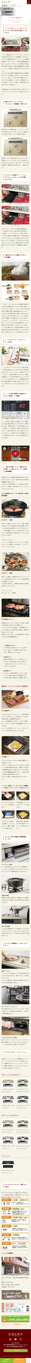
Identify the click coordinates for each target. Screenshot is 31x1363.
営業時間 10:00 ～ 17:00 (6, 1360)
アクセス (28, 1361)
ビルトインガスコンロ (16, 20)
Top (8, 20)
